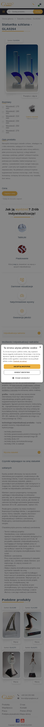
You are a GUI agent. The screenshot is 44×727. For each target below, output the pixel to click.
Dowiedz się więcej (20, 361)
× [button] (40, 347)
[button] (22, 378)
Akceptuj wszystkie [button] (22, 366)
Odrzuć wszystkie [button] (22, 372)
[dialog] (22, 363)
